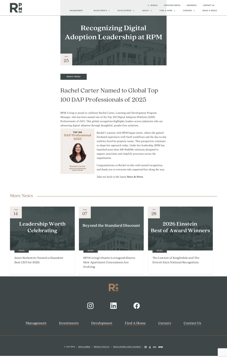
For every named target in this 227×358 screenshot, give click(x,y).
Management (76, 10)
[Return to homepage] (16, 7)
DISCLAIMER (84, 347)
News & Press (210, 10)
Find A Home (166, 10)
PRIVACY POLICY (102, 347)
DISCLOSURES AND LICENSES (127, 347)
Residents (192, 5)
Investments (100, 10)
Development (125, 10)
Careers (187, 10)
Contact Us (208, 5)
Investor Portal (172, 5)
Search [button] (154, 5)
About (145, 10)
